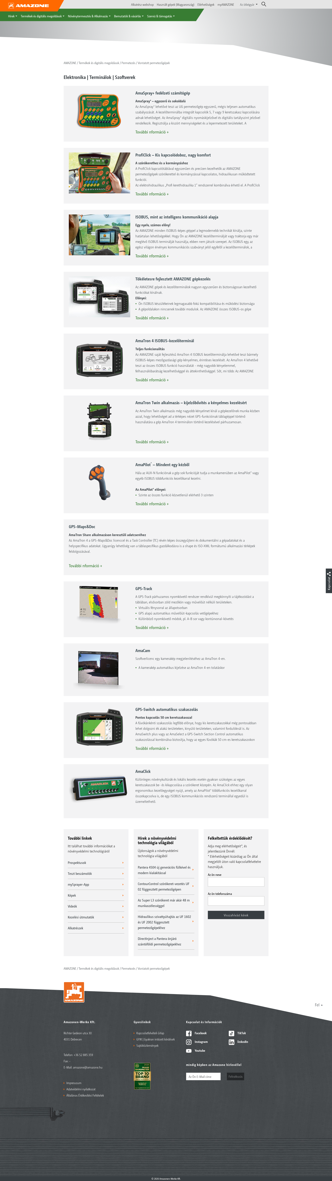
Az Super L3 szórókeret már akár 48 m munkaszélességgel (164, 902)
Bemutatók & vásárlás (127, 15)
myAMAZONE (226, 4)
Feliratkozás (236, 1076)
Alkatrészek (75, 928)
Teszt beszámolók (80, 873)
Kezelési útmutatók (81, 917)
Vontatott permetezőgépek (154, 62)
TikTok (241, 1032)
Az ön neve (214, 874)
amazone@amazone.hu (88, 1067)
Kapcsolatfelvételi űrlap (150, 1032)
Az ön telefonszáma (220, 893)
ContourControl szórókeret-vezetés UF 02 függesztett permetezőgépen (163, 886)
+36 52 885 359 (83, 1054)
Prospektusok (77, 862)
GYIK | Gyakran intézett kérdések (155, 1039)
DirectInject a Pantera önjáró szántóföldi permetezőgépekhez (159, 941)
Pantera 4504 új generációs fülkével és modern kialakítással (164, 869)
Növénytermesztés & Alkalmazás (88, 15)
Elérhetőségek (205, 4)
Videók (72, 906)
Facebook (200, 1032)
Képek (72, 895)
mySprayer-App (78, 884)
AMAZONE (70, 62)
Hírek (11, 15)
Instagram (201, 1041)
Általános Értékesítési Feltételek (85, 1095)
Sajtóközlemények (147, 1045)
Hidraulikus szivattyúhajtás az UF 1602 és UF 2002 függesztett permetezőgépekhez (164, 922)
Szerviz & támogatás (159, 15)
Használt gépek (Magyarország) (175, 4)
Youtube (199, 1050)
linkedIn (242, 1041)
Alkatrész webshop (142, 4)
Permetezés (128, 62)
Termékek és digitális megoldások (41, 15)
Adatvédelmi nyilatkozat (80, 1088)
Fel (317, 1005)
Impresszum (73, 1082)
